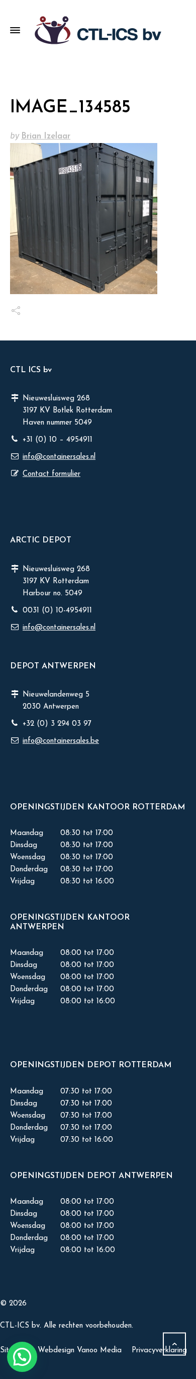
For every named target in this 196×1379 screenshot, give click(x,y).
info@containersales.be (61, 741)
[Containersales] (98, 30)
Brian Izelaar (45, 136)
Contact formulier (51, 474)
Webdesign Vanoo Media (80, 1350)
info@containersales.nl (59, 457)
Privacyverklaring (159, 1350)
